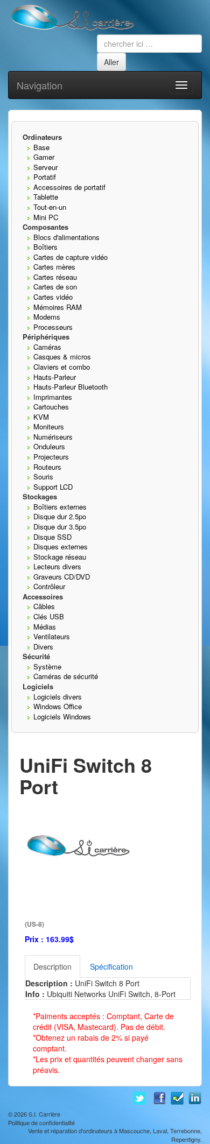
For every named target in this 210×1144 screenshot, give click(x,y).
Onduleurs (49, 446)
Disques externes (60, 546)
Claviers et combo (61, 367)
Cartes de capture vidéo (70, 257)
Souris (43, 476)
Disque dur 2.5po (59, 516)
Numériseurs (53, 437)
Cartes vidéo (53, 297)
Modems (46, 317)
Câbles (44, 606)
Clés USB (48, 616)
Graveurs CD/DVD (61, 576)
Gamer (43, 157)
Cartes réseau (55, 277)
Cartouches (51, 406)
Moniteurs (48, 426)
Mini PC (45, 217)
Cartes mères (54, 267)
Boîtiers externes (60, 507)
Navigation (39, 85)
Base (41, 147)
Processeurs (53, 327)
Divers (43, 646)
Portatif (44, 177)
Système (47, 666)
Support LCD (53, 487)
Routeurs (47, 467)
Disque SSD (52, 537)
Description (52, 966)
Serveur (45, 167)
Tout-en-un (49, 207)
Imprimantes (52, 397)
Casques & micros (62, 356)
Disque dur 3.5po (59, 526)
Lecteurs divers (57, 566)
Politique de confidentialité (41, 1122)
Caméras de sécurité (65, 676)
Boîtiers (45, 247)
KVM (41, 417)
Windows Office (57, 706)
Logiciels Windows (62, 716)
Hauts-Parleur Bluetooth (70, 387)
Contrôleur (49, 586)
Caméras (47, 347)
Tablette (45, 197)
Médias (44, 627)
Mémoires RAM (57, 307)
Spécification (111, 966)
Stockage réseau (59, 557)
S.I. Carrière (44, 1114)
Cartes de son (55, 286)
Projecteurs (51, 456)
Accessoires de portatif (69, 187)
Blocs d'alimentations (66, 237)
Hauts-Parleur (54, 377)
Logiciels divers (57, 696)
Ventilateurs (51, 636)
